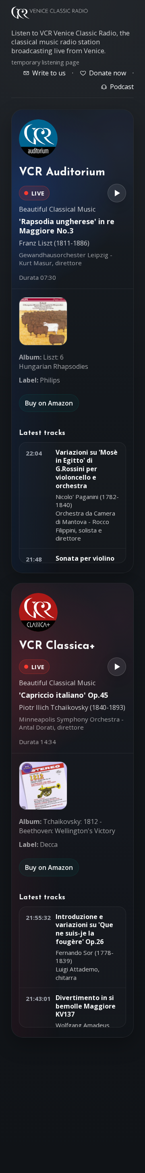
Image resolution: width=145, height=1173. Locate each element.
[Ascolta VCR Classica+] (117, 666)
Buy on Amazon (49, 403)
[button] (43, 321)
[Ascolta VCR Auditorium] (117, 193)
